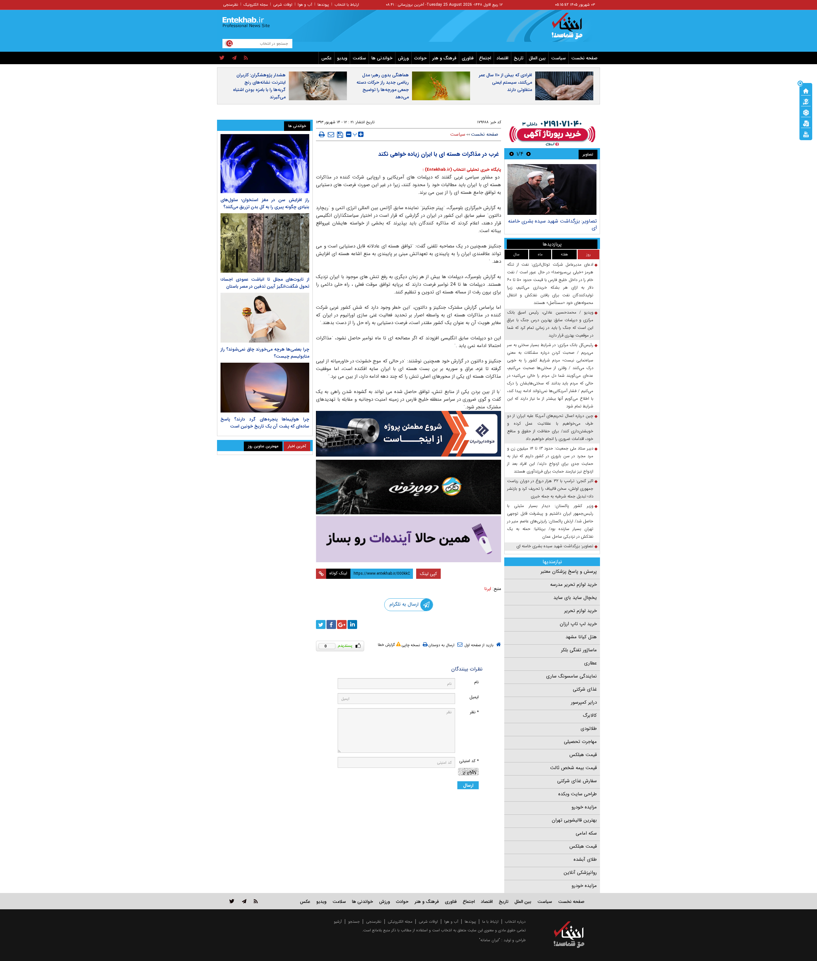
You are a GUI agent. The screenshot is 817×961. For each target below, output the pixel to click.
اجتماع (485, 58)
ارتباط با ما (490, 922)
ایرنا (487, 588)
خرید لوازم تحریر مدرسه (573, 584)
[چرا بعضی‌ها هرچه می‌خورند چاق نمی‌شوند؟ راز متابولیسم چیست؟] (265, 318)
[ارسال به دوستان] (331, 134)
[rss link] (255, 901)
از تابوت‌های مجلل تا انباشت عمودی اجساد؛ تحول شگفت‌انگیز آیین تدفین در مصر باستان (265, 283)
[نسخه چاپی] (322, 134)
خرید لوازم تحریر (580, 611)
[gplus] (342, 624)
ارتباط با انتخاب (346, 5)
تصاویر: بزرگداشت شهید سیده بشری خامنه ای (552, 224)
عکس (326, 58)
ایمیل (474, 697)
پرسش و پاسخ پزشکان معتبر (569, 571)
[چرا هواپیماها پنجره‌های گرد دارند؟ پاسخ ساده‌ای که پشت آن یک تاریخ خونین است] (265, 387)
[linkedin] (352, 624)
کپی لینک (428, 573)
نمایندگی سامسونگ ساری (571, 676)
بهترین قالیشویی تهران (574, 820)
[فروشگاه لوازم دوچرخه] (408, 487)
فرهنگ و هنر (444, 58)
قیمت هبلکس (583, 755)
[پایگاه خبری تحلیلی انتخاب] (572, 29)
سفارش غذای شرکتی (577, 781)
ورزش (403, 58)
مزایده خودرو (584, 807)
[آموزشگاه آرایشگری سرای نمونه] (408, 539)
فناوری (468, 58)
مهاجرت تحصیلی (580, 741)
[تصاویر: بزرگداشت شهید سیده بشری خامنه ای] (551, 189)
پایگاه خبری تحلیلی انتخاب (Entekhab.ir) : (462, 169)
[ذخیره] (340, 135)
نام (476, 682)
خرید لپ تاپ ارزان (578, 624)
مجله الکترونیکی (400, 922)
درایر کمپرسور (584, 702)
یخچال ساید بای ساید (575, 598)
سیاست (558, 58)
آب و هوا (305, 5)
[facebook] (331, 624)
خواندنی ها (382, 58)
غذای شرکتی (585, 689)
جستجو (354, 922)
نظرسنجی (230, 5)
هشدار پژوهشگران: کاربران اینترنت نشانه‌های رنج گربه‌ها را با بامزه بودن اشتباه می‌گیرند (259, 86)
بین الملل (537, 58)
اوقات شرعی (282, 5)
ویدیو (342, 58)
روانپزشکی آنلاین (580, 872)
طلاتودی (589, 728)
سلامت (359, 58)
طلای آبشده (585, 859)
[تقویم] (806, 123)
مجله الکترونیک (256, 5)
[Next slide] (511, 154)
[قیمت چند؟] (806, 101)
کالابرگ (590, 715)
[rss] (246, 58)
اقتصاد (502, 58)
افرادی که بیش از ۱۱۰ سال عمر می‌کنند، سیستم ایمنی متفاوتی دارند (505, 82)
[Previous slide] (528, 154)
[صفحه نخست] (806, 90)
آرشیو (338, 922)
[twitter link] (232, 901)
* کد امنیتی (469, 761)
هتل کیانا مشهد (581, 637)
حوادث (420, 58)
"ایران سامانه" (489, 940)
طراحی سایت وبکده (577, 794)
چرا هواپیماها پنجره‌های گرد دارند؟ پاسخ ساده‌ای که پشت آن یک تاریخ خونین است (265, 423)
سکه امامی (586, 833)
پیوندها (323, 5)
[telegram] (234, 58)
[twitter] (222, 58)
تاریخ (518, 58)
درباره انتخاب (515, 922)
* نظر (474, 712)
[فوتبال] (806, 112)
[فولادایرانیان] (408, 434)
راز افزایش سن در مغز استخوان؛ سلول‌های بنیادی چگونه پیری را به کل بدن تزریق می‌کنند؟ (265, 203)
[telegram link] (244, 901)
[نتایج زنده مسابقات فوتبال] (806, 134)
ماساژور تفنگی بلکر (579, 650)
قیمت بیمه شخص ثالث (573, 768)
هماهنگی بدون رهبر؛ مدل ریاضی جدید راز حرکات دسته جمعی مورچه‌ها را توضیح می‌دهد (382, 86)
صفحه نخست (584, 58)
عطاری (590, 663)
